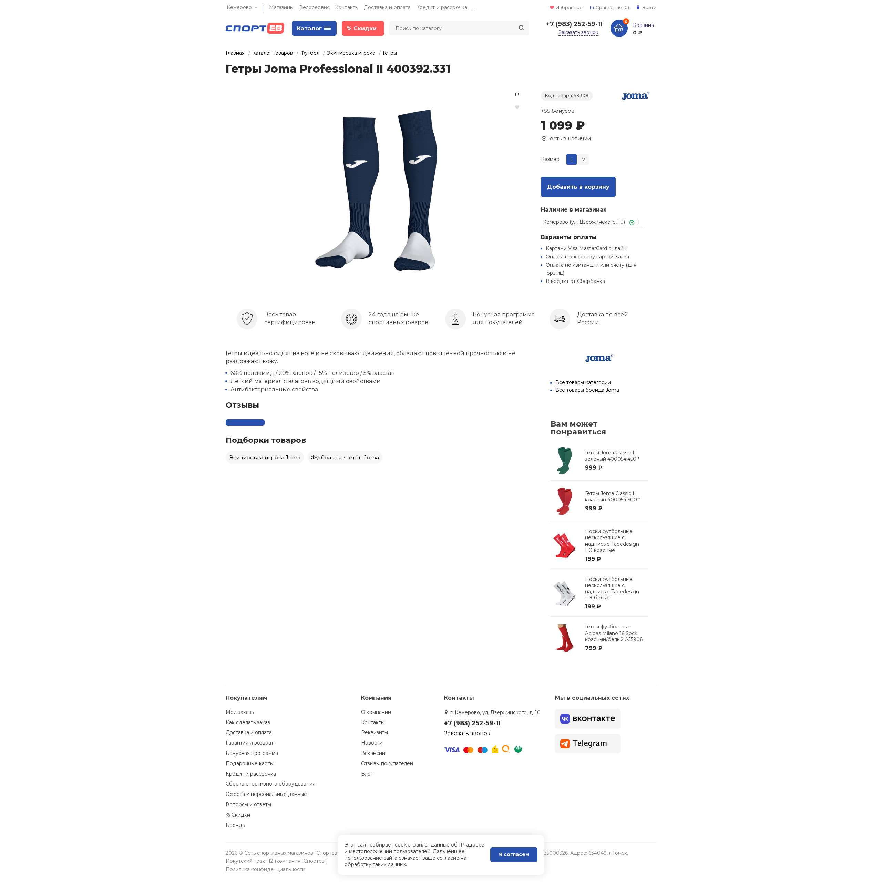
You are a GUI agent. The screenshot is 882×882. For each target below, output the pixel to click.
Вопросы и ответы (248, 804)
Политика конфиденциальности (265, 869)
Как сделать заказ (248, 722)
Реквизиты (374, 732)
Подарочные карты (250, 763)
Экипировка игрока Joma (264, 457)
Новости (371, 743)
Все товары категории (583, 382)
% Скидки (238, 815)
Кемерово (239, 7)
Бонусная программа (252, 753)
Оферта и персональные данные (266, 794)
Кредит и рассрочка (442, 7)
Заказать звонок (578, 32)
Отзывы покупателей (387, 763)
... (473, 7)
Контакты (347, 7)
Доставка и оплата (387, 7)
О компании (376, 712)
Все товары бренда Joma (587, 390)
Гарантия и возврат (250, 743)
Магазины (281, 7)
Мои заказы (240, 712)
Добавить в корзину (578, 187)
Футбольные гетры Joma (345, 457)
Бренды (236, 825)
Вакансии (373, 753)
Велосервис (314, 7)
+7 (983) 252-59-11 (574, 24)
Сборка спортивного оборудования (270, 784)
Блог (367, 774)
